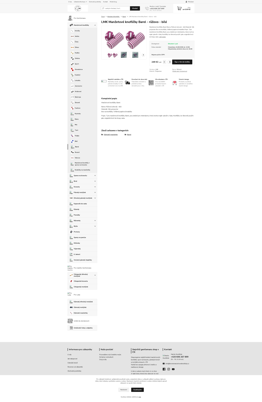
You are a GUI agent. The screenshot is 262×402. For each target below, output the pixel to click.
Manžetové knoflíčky (81, 25)
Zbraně (77, 103)
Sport (77, 64)
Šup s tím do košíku (182, 62)
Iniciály (77, 31)
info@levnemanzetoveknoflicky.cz (177, 364)
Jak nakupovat (72, 359)
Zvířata (77, 58)
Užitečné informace (79, 2)
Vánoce (77, 158)
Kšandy (76, 209)
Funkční (77, 75)
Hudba (77, 53)
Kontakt (105, 2)
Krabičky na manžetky (82, 170)
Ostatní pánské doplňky (83, 260)
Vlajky (77, 136)
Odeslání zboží (73, 363)
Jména (77, 36)
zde (140, 397)
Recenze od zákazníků (75, 367)
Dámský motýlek (80, 307)
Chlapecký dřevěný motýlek (81, 275)
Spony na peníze (80, 237)
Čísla (76, 42)
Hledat (135, 8)
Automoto (78, 86)
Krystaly (78, 114)
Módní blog (113, 2)
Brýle (76, 226)
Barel (77, 147)
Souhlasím (137, 390)
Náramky (77, 221)
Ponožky (77, 215)
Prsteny (77, 232)
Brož (75, 181)
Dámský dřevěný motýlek (83, 302)
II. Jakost (77, 254)
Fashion (77, 108)
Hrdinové (78, 91)
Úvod (103, 17)
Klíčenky (77, 243)
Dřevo (77, 47)
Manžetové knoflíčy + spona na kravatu (82, 164)
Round (77, 152)
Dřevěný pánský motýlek (83, 198)
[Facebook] (165, 370)
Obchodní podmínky (95, 2)
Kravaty (77, 187)
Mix (76, 125)
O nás (70, 2)
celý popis (162, 37)
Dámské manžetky (81, 313)
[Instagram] (169, 370)
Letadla (77, 80)
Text (76, 130)
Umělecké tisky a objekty (83, 328)
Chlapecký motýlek (81, 287)
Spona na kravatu (80, 176)
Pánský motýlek (80, 192)
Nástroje (78, 97)
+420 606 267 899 (157, 8)
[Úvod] (83, 8)
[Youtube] (174, 370)
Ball (76, 141)
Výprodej (77, 249)
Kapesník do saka (80, 204)
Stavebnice (79, 69)
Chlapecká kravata (81, 281)
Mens (76, 119)
